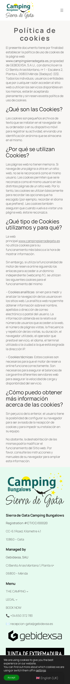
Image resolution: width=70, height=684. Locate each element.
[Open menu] (62, 10)
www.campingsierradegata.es (39, 241)
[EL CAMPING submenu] (27, 591)
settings (41, 670)
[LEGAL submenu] (17, 600)
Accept (11, 677)
